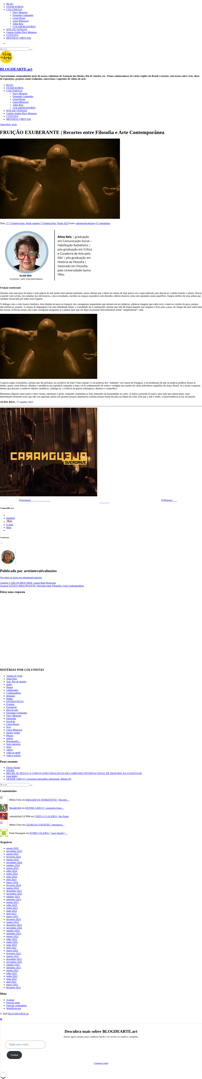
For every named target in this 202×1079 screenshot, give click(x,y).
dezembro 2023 (14, 891)
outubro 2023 (13, 896)
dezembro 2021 (14, 959)
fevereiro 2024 (13, 885)
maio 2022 (11, 945)
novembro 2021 (14, 962)
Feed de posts (13, 1002)
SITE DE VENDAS (16, 29)
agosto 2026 (12, 848)
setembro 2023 (13, 899)
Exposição (11, 707)
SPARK (10, 770)
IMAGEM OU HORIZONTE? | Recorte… (47, 799)
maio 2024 (11, 876)
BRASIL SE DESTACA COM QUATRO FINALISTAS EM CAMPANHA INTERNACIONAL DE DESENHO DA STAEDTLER (74, 773)
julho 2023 (11, 905)
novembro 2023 (14, 893)
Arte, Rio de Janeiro (16, 681)
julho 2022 (11, 939)
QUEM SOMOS (14, 6)
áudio (9, 684)
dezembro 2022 (14, 925)
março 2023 (12, 916)
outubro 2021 (13, 964)
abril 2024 (11, 879)
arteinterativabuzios (85, 223)
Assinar (14, 1055)
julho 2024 (11, 871)
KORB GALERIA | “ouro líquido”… (48, 833)
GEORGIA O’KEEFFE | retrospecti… (45, 824)
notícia (9, 738)
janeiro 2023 (12, 922)
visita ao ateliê (13, 752)
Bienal (9, 687)
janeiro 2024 (12, 888)
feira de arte (12, 710)
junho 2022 (12, 942)
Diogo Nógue (13, 767)
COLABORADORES (24, 26)
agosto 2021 (12, 970)
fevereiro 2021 (13, 987)
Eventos (10, 704)
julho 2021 (11, 973)
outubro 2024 (13, 865)
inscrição (10, 721)
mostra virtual (13, 732)
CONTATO (12, 35)
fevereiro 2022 (13, 953)
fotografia (11, 718)
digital (9, 698)
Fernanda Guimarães (23, 15)
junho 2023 (12, 908)
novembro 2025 (14, 851)
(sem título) (12, 776)
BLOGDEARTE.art (16, 69)
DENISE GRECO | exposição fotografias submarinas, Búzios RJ (38, 779)
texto (14, 124)
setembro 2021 (13, 967)
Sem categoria (13, 744)
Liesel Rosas (19, 18)
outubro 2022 (13, 930)
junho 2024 (12, 874)
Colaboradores (13, 693)
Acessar (10, 999)
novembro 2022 (14, 928)
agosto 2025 (12, 854)
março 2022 (12, 950)
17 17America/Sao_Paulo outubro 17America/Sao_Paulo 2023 (37, 223)
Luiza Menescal (20, 21)
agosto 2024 (12, 868)
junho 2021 (12, 976)
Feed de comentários (16, 1005)
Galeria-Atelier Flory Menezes (21, 32)
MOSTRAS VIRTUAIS (18, 38)
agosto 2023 (12, 902)
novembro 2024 (14, 862)
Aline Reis (18, 23)
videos (9, 749)
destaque (10, 695)
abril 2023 (11, 913)
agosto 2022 (12, 936)
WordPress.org (13, 1008)
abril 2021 (11, 981)
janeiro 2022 (12, 956)
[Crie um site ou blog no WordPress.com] (1, 1019)
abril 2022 (11, 947)
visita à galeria (13, 755)
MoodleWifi (15, 808)
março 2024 (12, 882)
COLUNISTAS (14, 9)
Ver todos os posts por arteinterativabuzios (21, 577)
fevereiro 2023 (13, 919)
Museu (9, 735)
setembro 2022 (13, 933)
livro (8, 727)
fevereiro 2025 (13, 856)
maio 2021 (11, 979)
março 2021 (12, 984)
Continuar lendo (101, 1063)
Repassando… (13, 741)
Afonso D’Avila (14, 676)
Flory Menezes (20, 12)
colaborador (12, 690)
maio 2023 (11, 910)
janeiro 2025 (12, 859)
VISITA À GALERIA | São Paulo (51, 816)
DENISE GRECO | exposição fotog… (44, 808)
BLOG (9, 4)
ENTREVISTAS (15, 701)
